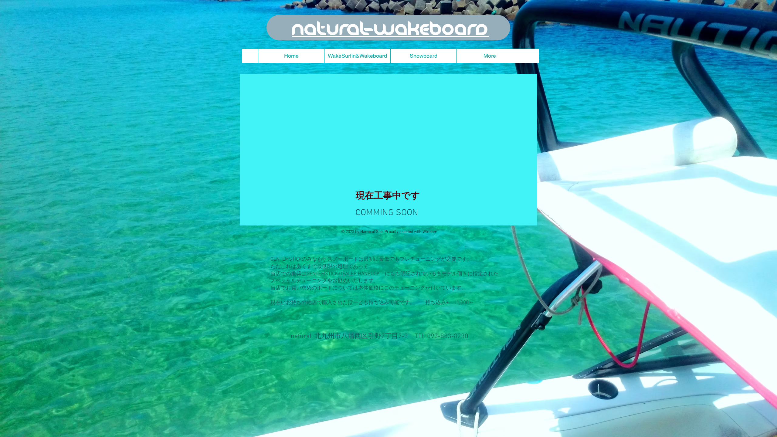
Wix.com (429, 232)
